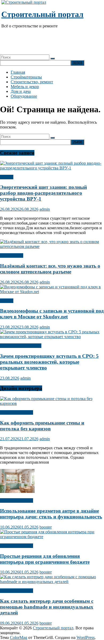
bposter (45, 527)
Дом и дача (21, 91)
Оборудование (24, 96)
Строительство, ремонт (32, 82)
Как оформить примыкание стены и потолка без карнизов (42, 425)
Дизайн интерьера (16, 412)
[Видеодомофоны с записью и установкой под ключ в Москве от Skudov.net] (52, 291)
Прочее (6, 177)
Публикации (11, 255)
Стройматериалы (26, 77)
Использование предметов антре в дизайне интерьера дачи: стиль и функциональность (51, 514)
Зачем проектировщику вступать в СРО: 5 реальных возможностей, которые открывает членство (49, 362)
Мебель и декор (25, 86)
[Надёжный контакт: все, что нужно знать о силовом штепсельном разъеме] (52, 246)
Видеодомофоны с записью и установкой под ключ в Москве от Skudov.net (52, 313)
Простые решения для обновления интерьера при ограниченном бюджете (45, 559)
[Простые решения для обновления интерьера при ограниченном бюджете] (52, 536)
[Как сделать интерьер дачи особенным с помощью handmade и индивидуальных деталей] (52, 581)
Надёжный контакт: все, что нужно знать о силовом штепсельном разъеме (50, 269)
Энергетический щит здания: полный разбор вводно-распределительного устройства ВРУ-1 (43, 193)
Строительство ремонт (20, 345)
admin (44, 209)
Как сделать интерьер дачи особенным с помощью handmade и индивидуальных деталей (46, 607)
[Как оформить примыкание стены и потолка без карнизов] (52, 403)
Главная (18, 72)
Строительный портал (42, 14)
